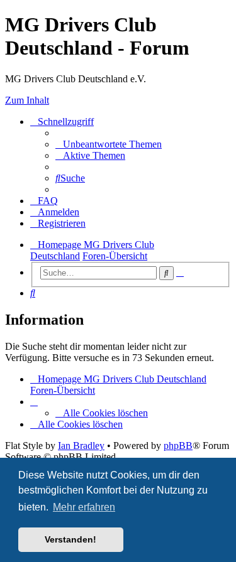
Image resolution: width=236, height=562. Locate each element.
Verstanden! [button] (70, 539)
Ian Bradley (81, 445)
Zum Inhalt (27, 100)
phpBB (178, 445)
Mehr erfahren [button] (84, 507)
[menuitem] (108, 144)
